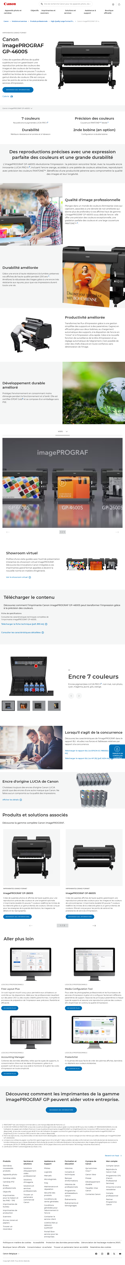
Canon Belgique (10, 1254)
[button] (30, 925)
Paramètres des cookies (100, 1247)
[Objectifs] (40, 10)
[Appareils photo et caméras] (12, 13)
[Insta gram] (102, 1254)
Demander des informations (18, 90)
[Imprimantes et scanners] (50, 13)
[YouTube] (120, 1254)
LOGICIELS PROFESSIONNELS (12, 984)
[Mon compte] (113, 4)
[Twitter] (114, 1254)
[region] (62, 483)
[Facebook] (96, 1254)
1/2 (69, 670)
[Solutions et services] (72, 13)
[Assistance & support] (92, 13)
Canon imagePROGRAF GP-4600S (16, 108)
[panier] (119, 4)
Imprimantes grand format (14, 33)
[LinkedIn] (108, 1254)
